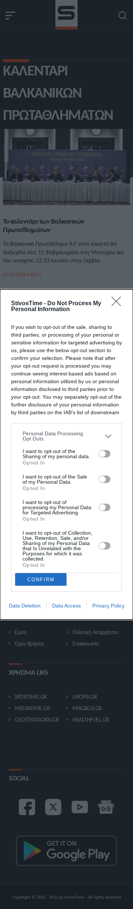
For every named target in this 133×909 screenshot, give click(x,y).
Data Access (66, 606)
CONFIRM (41, 579)
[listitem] (66, 436)
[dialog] (66, 454)
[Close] (119, 304)
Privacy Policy (108, 606)
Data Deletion (25, 606)
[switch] (104, 453)
